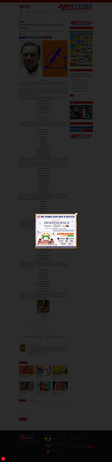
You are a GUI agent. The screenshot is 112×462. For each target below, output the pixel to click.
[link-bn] (56, 231)
